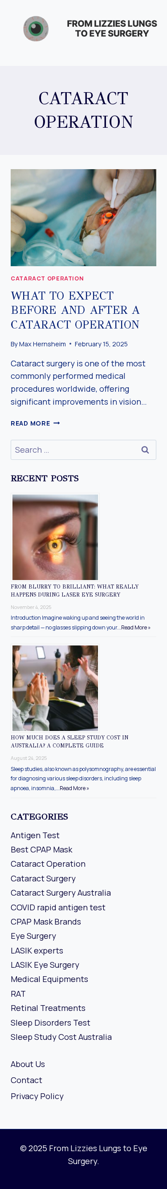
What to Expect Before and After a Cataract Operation (75, 310)
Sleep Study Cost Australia (61, 1036)
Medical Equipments (49, 979)
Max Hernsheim (42, 344)
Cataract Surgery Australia (61, 892)
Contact (26, 1080)
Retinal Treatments (48, 1007)
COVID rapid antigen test (58, 907)
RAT (18, 993)
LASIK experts (37, 950)
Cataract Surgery (43, 878)
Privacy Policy (37, 1096)
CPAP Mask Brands (46, 921)
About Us (28, 1064)
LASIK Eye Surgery (45, 964)
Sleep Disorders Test (50, 1022)
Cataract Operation (47, 278)
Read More (35, 423)
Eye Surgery (33, 935)
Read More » (136, 627)
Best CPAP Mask (41, 849)
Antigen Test (35, 835)
